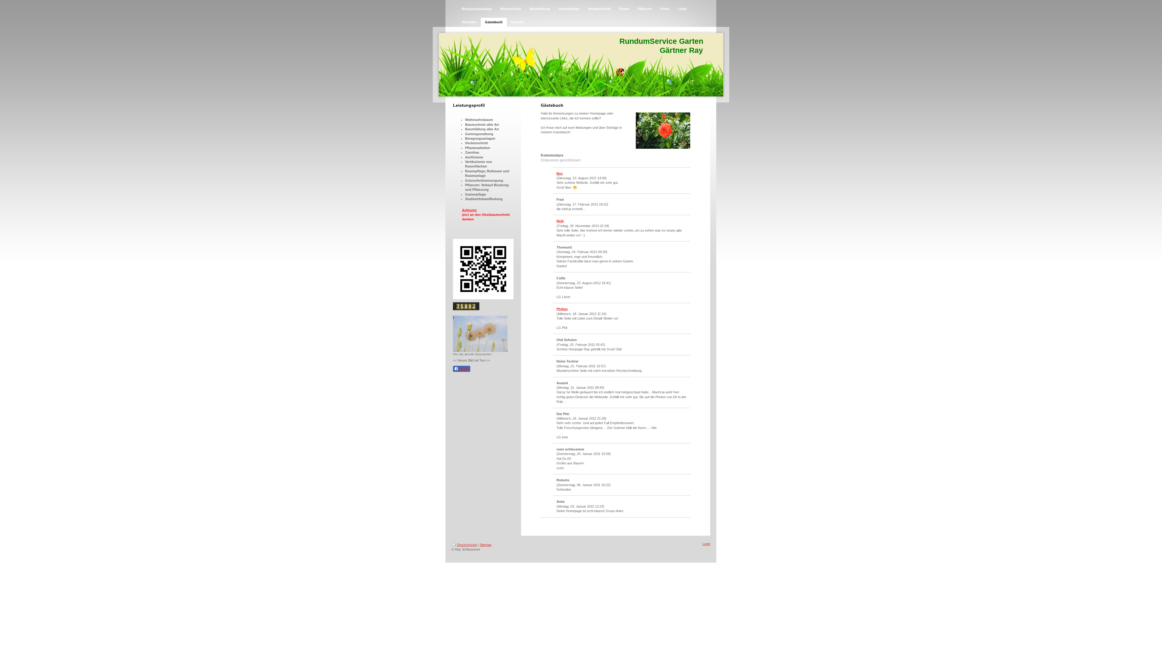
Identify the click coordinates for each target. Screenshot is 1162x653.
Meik (560, 221)
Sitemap (485, 545)
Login (706, 544)
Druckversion (467, 545)
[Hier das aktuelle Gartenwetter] (480, 334)
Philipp (562, 309)
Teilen (463, 369)
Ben (559, 173)
